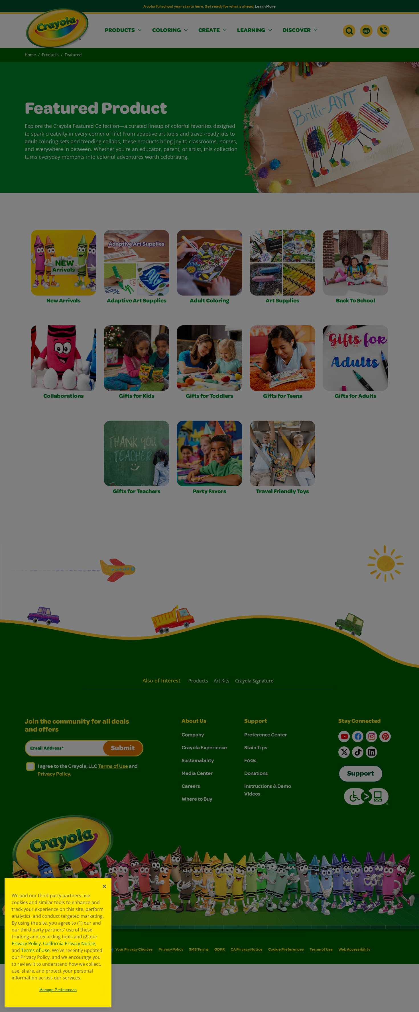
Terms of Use (35, 950)
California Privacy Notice (69, 943)
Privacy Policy (26, 943)
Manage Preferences (58, 990)
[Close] (104, 886)
